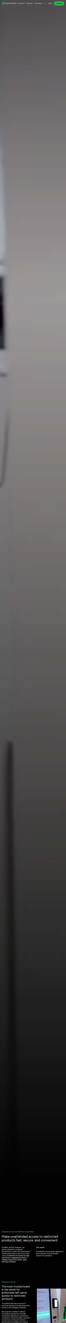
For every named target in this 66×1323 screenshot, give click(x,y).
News (50, 3)
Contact (59, 3)
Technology (38, 3)
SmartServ (21, 3)
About (45, 3)
